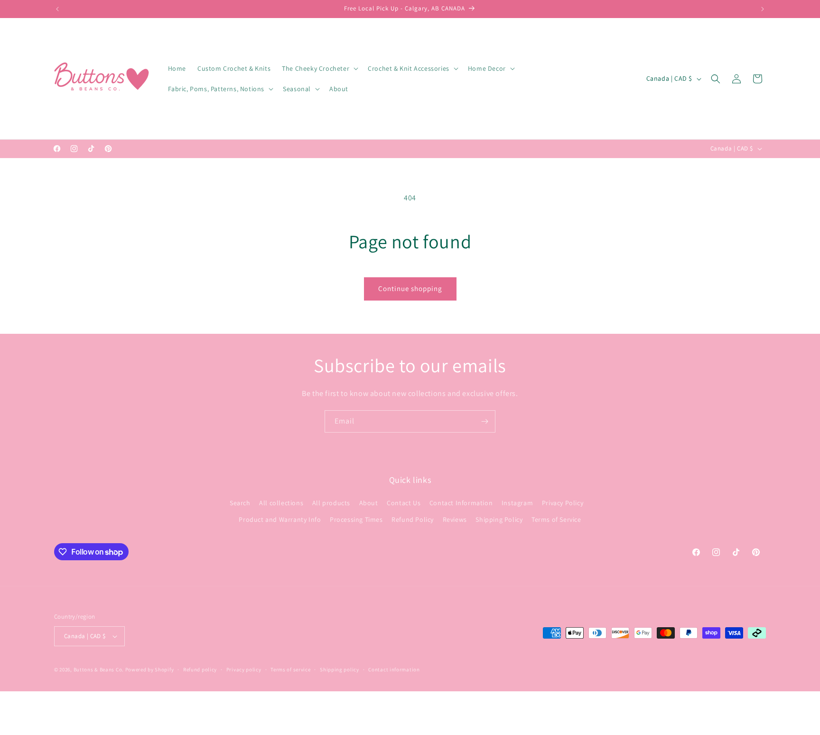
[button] (319, 68)
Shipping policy (339, 669)
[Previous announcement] (57, 9)
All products (331, 503)
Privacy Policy (562, 503)
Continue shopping (410, 288)
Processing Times (356, 519)
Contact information (393, 669)
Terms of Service (556, 519)
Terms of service (290, 669)
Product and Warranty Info (280, 519)
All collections (281, 503)
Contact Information (461, 503)
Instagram (517, 503)
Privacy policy (243, 669)
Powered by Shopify (149, 669)
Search (240, 503)
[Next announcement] (762, 9)
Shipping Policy (498, 519)
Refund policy (200, 669)
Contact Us (403, 503)
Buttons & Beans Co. (99, 669)
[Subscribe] (484, 421)
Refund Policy (412, 519)
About (368, 503)
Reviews (455, 519)
